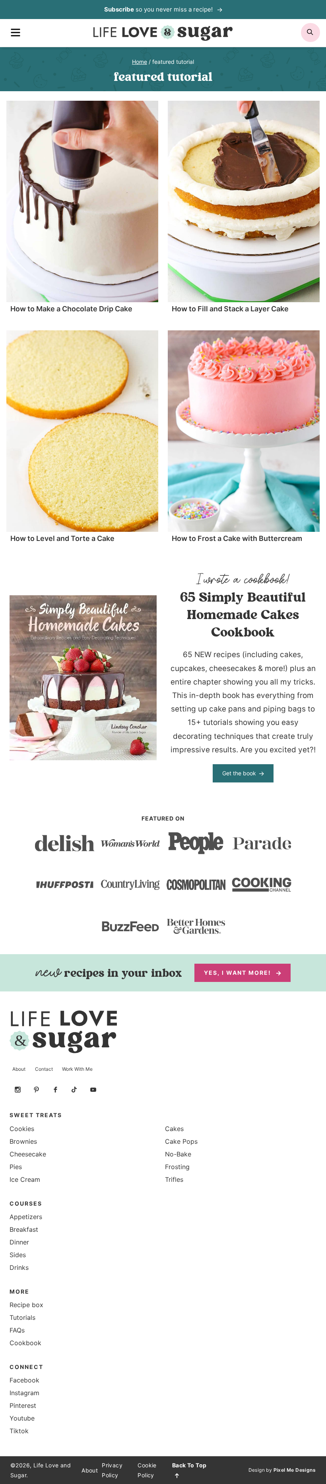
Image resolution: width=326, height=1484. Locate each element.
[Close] (306, 659)
